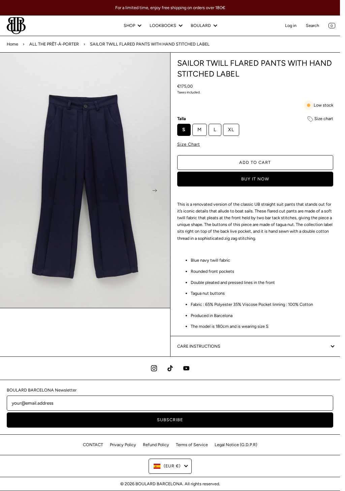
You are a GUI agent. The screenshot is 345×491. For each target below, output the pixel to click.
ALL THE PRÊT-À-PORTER (54, 44)
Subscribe (170, 419)
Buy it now (255, 178)
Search (312, 25)
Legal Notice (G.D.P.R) (236, 444)
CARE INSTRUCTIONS (198, 346)
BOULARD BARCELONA (159, 483)
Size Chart (188, 144)
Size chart (323, 118)
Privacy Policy (123, 444)
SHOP (129, 25)
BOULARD (201, 25)
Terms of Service (192, 444)
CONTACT (93, 444)
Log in (290, 25)
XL (231, 130)
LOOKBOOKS (163, 25)
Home (12, 44)
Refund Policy (156, 444)
